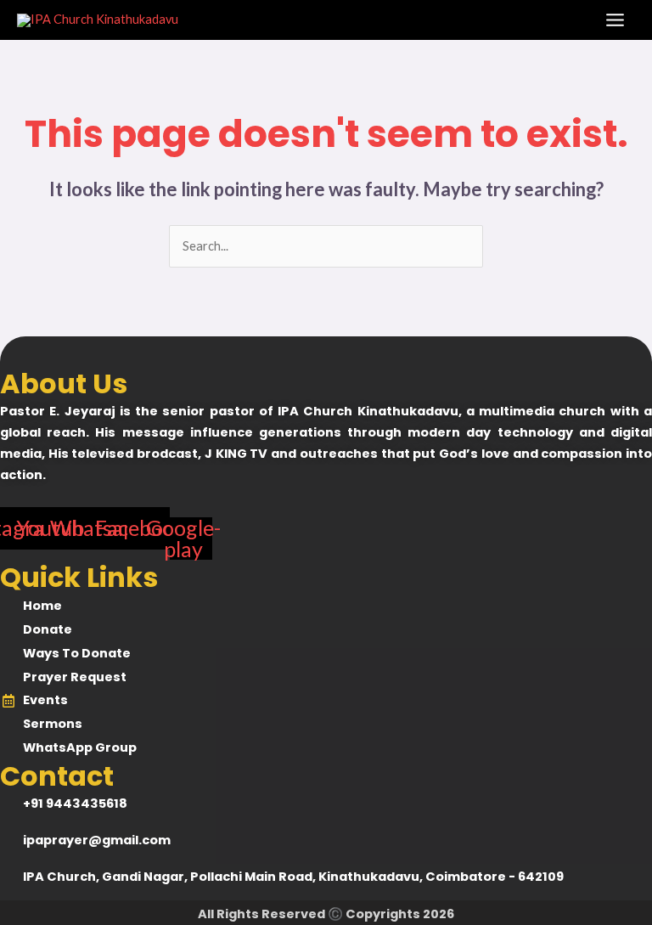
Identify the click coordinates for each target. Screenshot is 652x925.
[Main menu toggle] (615, 20)
